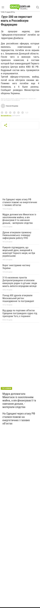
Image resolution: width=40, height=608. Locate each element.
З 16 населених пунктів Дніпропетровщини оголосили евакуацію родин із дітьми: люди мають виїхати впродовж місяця (19, 282)
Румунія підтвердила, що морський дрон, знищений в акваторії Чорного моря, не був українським (18, 251)
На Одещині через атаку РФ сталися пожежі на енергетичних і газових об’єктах (19, 202)
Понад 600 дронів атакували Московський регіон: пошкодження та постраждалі (18, 298)
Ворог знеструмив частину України (16, 267)
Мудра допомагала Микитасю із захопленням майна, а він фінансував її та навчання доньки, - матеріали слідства (19, 218)
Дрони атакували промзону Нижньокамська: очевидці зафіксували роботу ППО (16, 235)
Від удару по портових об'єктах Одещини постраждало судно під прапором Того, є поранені (19, 313)
